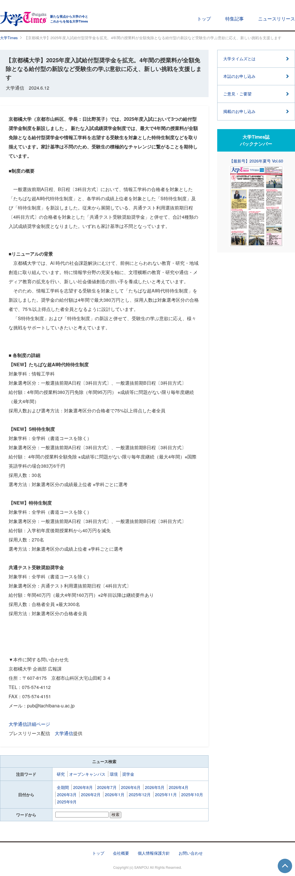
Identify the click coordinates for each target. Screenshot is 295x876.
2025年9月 (67, 802)
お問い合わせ (191, 853)
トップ (204, 18)
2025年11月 (166, 794)
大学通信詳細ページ (29, 724)
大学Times (9, 37)
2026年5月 (154, 787)
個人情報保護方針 (154, 853)
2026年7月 (107, 787)
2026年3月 (67, 794)
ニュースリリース (276, 18)
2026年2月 (91, 794)
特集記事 (234, 18)
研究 (61, 774)
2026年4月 (178, 787)
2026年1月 (114, 794)
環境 (114, 774)
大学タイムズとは (239, 58)
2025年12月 (140, 794)
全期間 (63, 787)
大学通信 (64, 733)
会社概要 (121, 853)
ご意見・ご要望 (237, 94)
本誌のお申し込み (239, 76)
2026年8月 (83, 787)
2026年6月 (131, 787)
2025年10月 (192, 794)
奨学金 (128, 774)
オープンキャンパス (87, 774)
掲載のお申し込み (239, 111)
